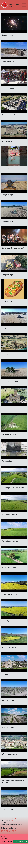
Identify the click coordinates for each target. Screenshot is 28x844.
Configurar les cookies (6, 841)
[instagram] (13, 831)
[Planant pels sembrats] (14, 502)
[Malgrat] (14, 662)
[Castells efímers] (14, 49)
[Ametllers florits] (14, 688)
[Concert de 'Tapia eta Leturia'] (14, 236)
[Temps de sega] (14, 183)
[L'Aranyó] (14, 342)
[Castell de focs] (14, 23)
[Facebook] (2, 831)
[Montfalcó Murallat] (14, 103)
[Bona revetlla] (14, 289)
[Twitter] (4, 831)
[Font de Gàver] (14, 449)
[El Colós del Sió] (14, 129)
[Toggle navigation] (24, 5)
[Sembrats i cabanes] (14, 422)
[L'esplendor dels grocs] (14, 582)
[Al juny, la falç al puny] (14, 369)
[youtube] (15, 831)
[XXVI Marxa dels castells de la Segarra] (14, 768)
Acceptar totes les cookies (20, 841)
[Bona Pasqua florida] (14, 635)
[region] (14, 839)
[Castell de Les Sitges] (14, 396)
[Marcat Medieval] (14, 76)
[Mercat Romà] (14, 156)
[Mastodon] (10, 831)
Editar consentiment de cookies (9, 818)
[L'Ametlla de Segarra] (14, 742)
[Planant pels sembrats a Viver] (14, 475)
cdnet (12, 820)
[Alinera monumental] (14, 555)
